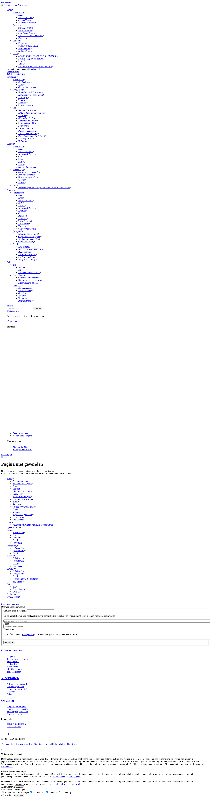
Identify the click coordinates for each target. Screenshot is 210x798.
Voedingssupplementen (17, 711)
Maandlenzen (13, 661)
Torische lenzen (14, 672)
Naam (6, 624)
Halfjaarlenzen (13, 664)
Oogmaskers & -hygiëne (18, 709)
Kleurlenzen (12, 666)
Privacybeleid (59, 744)
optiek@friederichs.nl (22, 449)
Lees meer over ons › (10, 604)
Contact (48, 744)
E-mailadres (8, 629)
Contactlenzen (11, 650)
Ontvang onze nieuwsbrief (15, 611)
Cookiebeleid (73, 744)
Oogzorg (7, 700)
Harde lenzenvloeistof (17, 689)
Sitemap (5, 744)
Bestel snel (6, 2)
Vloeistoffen (10, 678)
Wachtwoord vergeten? (23, 435)
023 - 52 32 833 (20, 447)
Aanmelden (9, 642)
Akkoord (19, 787)
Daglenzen (12, 656)
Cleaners (11, 691)
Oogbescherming (14, 714)
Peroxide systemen (15, 686)
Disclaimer (38, 744)
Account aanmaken (21, 433)
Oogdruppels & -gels (16, 706)
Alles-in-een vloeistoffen (18, 684)
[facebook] (8, 734)
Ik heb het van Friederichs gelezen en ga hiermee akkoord (44, 634)
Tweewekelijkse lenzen (17, 659)
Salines (10, 694)
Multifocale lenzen (15, 669)
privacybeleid (28, 634)
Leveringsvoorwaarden (21, 744)
